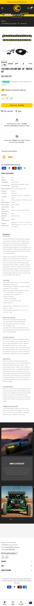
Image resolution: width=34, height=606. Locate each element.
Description (6, 234)
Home (3, 21)
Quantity (4, 95)
